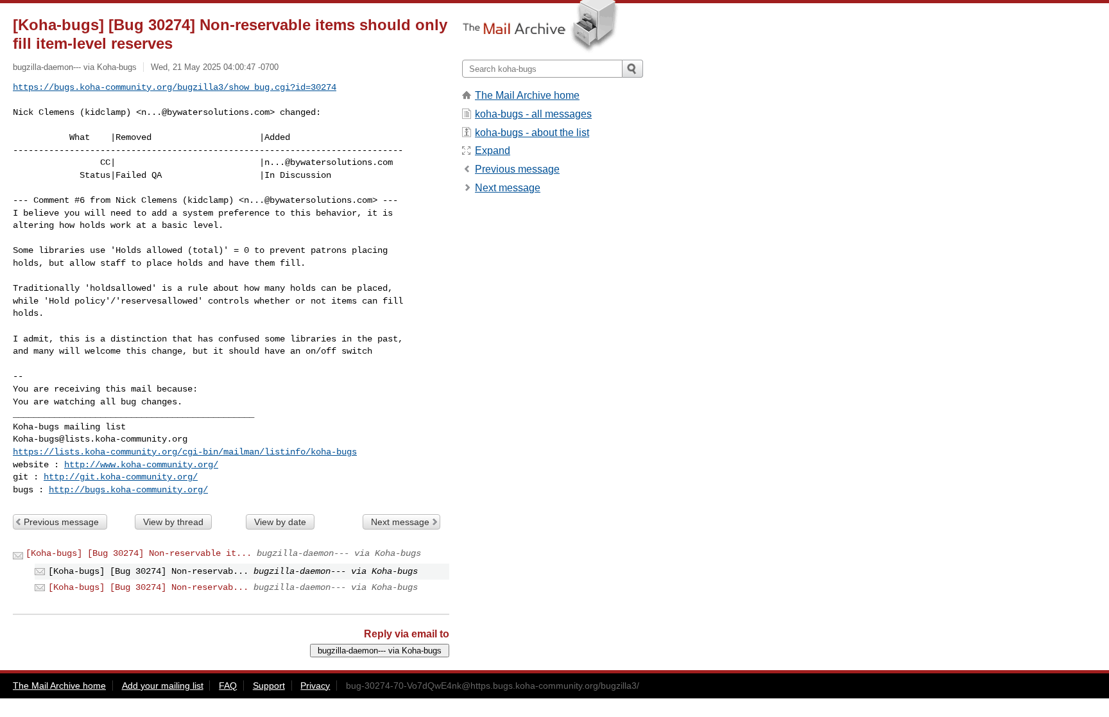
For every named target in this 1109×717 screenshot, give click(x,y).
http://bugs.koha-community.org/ (128, 490)
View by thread (173, 522)
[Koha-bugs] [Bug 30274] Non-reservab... (148, 587)
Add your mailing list (162, 685)
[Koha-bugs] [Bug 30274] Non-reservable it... (139, 553)
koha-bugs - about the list (532, 132)
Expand (492, 150)
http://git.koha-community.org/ (121, 477)
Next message (400, 522)
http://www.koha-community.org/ (141, 465)
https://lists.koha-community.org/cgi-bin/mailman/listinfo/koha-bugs (185, 452)
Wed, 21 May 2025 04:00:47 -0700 (215, 67)
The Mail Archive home (527, 95)
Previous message (61, 522)
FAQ (228, 685)
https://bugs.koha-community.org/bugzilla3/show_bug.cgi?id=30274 (174, 87)
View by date (280, 522)
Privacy (315, 685)
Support (269, 685)
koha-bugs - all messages (533, 113)
